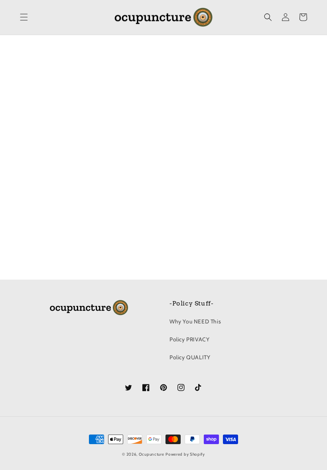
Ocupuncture (151, 454)
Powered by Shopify (185, 454)
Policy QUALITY (189, 357)
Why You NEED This (195, 321)
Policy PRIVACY (189, 339)
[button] (24, 17)
